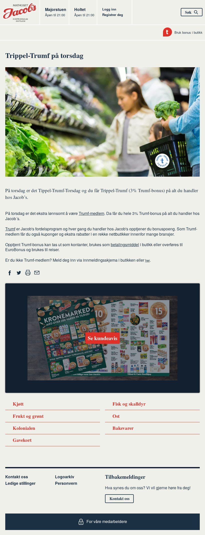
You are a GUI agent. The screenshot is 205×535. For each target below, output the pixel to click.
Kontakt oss (16, 477)
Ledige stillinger (20, 483)
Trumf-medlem (91, 213)
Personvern (66, 483)
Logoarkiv (64, 477)
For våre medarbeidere (106, 521)
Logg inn (109, 9)
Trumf (10, 229)
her (147, 260)
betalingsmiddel (125, 244)
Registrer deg (112, 14)
